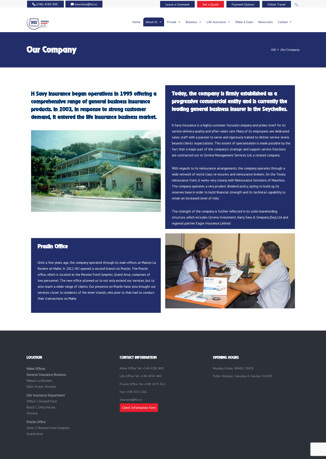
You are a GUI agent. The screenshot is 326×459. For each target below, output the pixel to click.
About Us (151, 22)
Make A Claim (244, 22)
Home (136, 22)
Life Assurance (216, 22)
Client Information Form (139, 408)
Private (171, 22)
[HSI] (38, 22)
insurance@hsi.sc (131, 400)
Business (191, 22)
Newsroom (265, 22)
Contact (283, 22)
